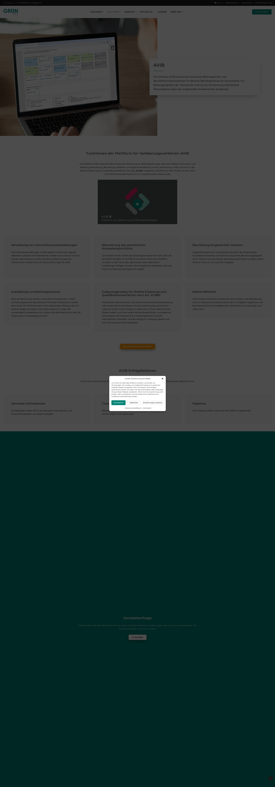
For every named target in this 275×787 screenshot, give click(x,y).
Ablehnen (134, 403)
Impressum (147, 408)
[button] (162, 378)
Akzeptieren (118, 403)
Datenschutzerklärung (133, 408)
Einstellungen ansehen (152, 403)
